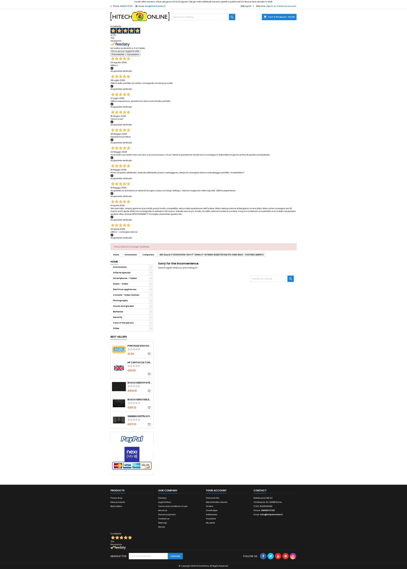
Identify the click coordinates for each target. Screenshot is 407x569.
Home (114, 261)
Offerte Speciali (122, 272)
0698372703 (126, 6)
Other (116, 328)
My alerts (210, 522)
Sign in (269, 6)
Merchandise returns (216, 502)
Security (117, 317)
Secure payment (167, 514)
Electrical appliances (124, 289)
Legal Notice (164, 502)
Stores (161, 526)
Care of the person (123, 322)
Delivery (162, 497)
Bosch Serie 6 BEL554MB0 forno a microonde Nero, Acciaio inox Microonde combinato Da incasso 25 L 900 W (140, 399)
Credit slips (211, 510)
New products (117, 502)
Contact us (163, 518)
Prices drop (116, 497)
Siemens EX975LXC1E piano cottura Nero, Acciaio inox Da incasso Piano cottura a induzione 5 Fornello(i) (140, 416)
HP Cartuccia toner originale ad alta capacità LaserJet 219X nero (140, 362)
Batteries (118, 311)
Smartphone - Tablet (125, 278)
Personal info (212, 497)
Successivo (133, 54)
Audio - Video (120, 283)
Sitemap (162, 522)
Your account (216, 490)
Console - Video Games (126, 294)
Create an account (286, 6)
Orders (209, 506)
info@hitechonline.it (155, 6)
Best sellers (116, 506)
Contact (260, 490)
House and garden (123, 306)
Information (120, 267)
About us (162, 510)
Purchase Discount (140, 345)
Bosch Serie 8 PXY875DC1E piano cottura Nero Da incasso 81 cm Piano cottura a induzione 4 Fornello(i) (140, 382)
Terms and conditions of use (172, 506)
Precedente (118, 54)
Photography (120, 300)
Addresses (211, 514)
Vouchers (211, 518)
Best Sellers (118, 337)
